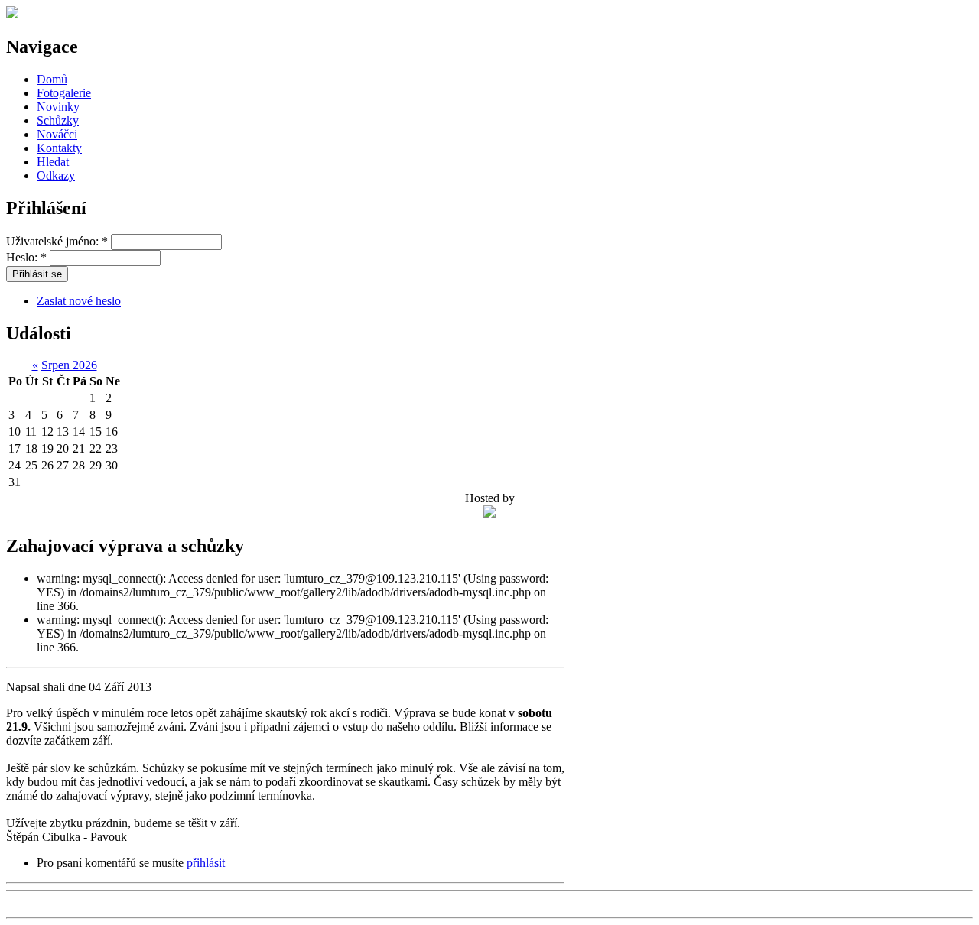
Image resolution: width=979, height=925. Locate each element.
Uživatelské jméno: (57, 241)
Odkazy (56, 175)
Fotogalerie (64, 92)
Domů (52, 79)
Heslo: (26, 257)
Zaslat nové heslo (79, 300)
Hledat (53, 161)
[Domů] (12, 14)
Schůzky (58, 120)
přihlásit (206, 862)
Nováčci (57, 134)
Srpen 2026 (69, 365)
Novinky (58, 106)
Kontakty (59, 147)
